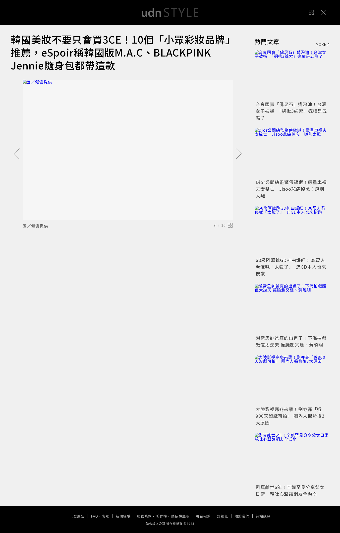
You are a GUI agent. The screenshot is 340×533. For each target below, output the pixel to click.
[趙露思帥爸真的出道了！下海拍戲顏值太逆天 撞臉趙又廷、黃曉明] (292, 309)
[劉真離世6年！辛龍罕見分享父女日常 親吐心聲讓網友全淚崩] (292, 458)
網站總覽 (263, 516)
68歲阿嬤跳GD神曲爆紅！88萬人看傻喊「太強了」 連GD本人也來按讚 (291, 267)
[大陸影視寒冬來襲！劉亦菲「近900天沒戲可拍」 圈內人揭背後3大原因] (292, 380)
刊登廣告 (77, 516)
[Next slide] (239, 154)
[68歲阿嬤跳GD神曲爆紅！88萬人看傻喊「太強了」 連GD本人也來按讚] (292, 231)
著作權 (161, 516)
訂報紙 (222, 516)
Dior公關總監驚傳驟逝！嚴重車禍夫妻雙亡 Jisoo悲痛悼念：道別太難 (291, 189)
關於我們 (241, 516)
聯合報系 (203, 516)
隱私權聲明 (180, 516)
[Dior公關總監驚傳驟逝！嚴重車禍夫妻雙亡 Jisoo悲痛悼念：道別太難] (292, 153)
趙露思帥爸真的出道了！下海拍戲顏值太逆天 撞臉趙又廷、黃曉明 (291, 341)
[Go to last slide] (17, 154)
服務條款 (144, 516)
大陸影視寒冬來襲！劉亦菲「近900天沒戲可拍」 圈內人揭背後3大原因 (290, 416)
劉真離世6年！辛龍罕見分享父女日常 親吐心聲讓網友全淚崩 (290, 490)
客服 (106, 516)
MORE (321, 44)
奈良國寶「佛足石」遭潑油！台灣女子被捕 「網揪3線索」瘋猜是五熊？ (291, 111)
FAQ (94, 516)
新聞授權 (123, 516)
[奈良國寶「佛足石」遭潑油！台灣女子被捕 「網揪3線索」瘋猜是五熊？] (292, 75)
